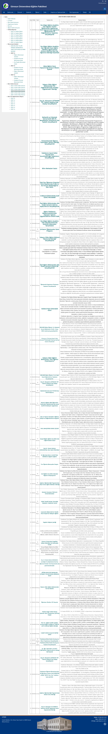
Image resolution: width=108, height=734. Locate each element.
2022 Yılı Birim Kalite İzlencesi (18, 87)
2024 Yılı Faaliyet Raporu (17, 40)
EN (90, 12)
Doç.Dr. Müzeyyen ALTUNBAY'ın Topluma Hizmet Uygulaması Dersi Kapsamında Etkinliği (49, 708)
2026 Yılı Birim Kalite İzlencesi (18, 94)
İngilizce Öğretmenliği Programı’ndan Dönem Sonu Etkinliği (49, 693)
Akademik (28, 12)
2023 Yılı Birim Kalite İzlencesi (18, 89)
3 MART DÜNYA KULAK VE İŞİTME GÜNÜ (49, 633)
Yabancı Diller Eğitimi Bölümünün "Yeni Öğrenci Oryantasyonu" (49, 359)
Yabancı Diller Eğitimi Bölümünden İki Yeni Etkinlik (49, 587)
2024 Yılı (13, 107)
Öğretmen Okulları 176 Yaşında (49, 602)
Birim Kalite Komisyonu (13, 22)
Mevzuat (10, 26)
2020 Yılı (13, 100)
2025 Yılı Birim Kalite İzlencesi (18, 93)
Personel (20, 12)
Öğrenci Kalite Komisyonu (14, 27)
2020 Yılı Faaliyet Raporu (17, 33)
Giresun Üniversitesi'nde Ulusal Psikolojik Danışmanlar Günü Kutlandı (50, 340)
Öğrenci (37, 12)
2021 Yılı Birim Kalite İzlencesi (18, 85)
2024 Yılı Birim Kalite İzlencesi (18, 91)
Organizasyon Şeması (13, 24)
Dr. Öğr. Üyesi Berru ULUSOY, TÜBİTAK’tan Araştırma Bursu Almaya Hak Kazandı (49, 650)
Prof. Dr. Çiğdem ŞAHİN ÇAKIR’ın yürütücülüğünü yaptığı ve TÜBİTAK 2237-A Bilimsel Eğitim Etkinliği (49, 624)
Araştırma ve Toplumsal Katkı (58, 12)
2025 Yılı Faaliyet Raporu (17, 42)
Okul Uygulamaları (74, 12)
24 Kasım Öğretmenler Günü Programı (49, 230)
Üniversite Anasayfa (102, 3)
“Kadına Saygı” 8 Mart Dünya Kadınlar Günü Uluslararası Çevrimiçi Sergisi (49, 613)
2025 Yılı (13, 109)
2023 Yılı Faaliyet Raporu (17, 38)
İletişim (85, 12)
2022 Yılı (13, 103)
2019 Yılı (13, 98)
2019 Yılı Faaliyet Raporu (17, 31)
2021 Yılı (13, 102)
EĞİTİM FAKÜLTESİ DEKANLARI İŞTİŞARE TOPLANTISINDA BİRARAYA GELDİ (49, 574)
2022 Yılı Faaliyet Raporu (17, 36)
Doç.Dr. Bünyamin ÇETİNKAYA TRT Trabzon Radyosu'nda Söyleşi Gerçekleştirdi (50, 659)
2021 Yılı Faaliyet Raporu (17, 35)
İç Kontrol (10, 20)
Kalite (45, 12)
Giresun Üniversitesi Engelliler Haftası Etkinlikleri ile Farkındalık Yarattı (49, 543)
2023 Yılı (13, 105)
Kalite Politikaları (11, 18)
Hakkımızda (10, 12)
